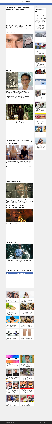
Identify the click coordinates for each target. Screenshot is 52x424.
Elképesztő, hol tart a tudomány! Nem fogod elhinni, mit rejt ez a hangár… (41, 40)
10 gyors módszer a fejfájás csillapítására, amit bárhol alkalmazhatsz (11, 326)
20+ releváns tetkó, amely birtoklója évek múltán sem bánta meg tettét (40, 98)
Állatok (42, 4)
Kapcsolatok (22, 311)
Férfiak (34, 4)
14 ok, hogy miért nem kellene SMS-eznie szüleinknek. (41, 87)
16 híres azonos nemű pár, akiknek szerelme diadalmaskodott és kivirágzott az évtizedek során (12, 391)
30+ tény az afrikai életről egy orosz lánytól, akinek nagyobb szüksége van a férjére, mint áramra (27, 313)
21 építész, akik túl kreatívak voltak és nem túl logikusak (40, 77)
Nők (32, 4)
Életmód (20, 4)
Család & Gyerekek (23, 389)
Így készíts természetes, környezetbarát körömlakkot (11, 301)
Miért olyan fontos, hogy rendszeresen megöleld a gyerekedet (27, 405)
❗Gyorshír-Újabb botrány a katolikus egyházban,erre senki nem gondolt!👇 (12, 378)
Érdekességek (16, 4)
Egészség (38, 4)
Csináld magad (8, 299)
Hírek (21, 363)
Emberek (11, 4)
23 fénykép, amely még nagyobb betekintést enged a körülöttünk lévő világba (40, 135)
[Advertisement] (19, 17)
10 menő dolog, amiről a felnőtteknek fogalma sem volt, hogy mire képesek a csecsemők (40, 123)
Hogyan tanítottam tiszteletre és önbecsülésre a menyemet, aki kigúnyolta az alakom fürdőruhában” (41, 147)
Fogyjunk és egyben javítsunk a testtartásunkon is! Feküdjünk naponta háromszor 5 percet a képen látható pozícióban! (41, 27)
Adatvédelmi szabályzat (43, 422)
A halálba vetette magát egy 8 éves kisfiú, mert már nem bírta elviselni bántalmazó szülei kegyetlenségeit (27, 365)
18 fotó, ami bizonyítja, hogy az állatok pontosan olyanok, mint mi (11, 405)
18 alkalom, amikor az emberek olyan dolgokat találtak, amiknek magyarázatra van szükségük (40, 65)
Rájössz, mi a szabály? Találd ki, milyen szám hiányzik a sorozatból (12, 365)
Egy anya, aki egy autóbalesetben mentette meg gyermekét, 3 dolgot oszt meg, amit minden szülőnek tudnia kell (26, 392)
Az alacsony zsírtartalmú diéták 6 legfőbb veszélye (26, 301)
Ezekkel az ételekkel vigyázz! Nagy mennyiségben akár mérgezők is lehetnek (26, 326)
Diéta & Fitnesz (23, 299)
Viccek (29, 4)
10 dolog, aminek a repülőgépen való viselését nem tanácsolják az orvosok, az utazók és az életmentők (40, 52)
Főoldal (7, 4)
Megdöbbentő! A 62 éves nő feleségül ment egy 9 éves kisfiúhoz (40, 110)
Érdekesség (25, 4)
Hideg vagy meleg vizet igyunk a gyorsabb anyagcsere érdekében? (12, 339)
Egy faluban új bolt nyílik (40, 15)
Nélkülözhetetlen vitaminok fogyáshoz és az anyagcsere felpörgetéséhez (11, 313)
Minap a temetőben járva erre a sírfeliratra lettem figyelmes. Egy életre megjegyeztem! (26, 378)
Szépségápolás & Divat (13, 299)
